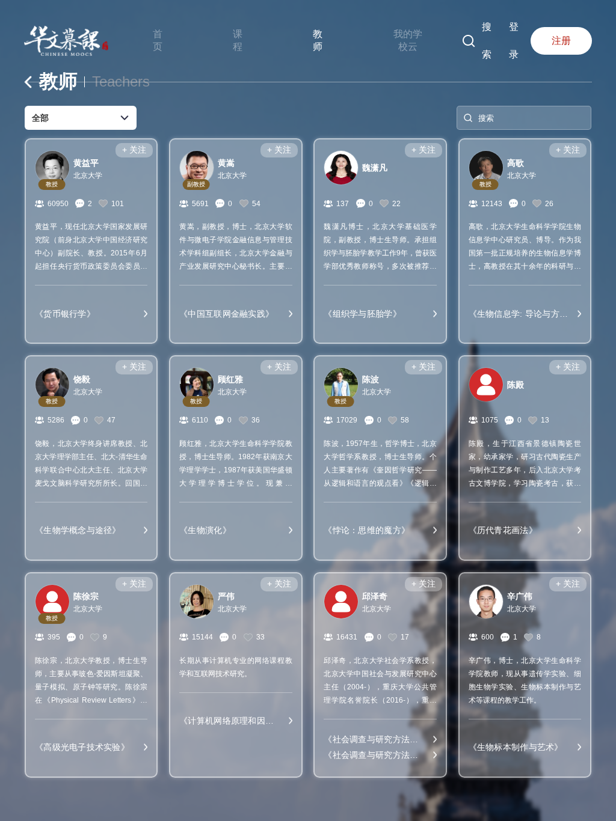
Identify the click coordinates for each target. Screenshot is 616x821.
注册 (561, 40)
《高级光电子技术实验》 (82, 747)
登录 (514, 41)
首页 (157, 40)
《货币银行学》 (65, 314)
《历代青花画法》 (503, 530)
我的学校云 (407, 40)
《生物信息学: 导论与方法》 (523, 314)
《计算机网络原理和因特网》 (235, 720)
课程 (237, 40)
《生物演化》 (205, 530)
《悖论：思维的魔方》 (367, 530)
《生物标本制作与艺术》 (516, 747)
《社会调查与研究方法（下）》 (380, 739)
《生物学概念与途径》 (78, 530)
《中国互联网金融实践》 (226, 314)
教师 (317, 40)
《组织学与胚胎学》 (362, 314)
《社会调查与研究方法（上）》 (380, 755)
